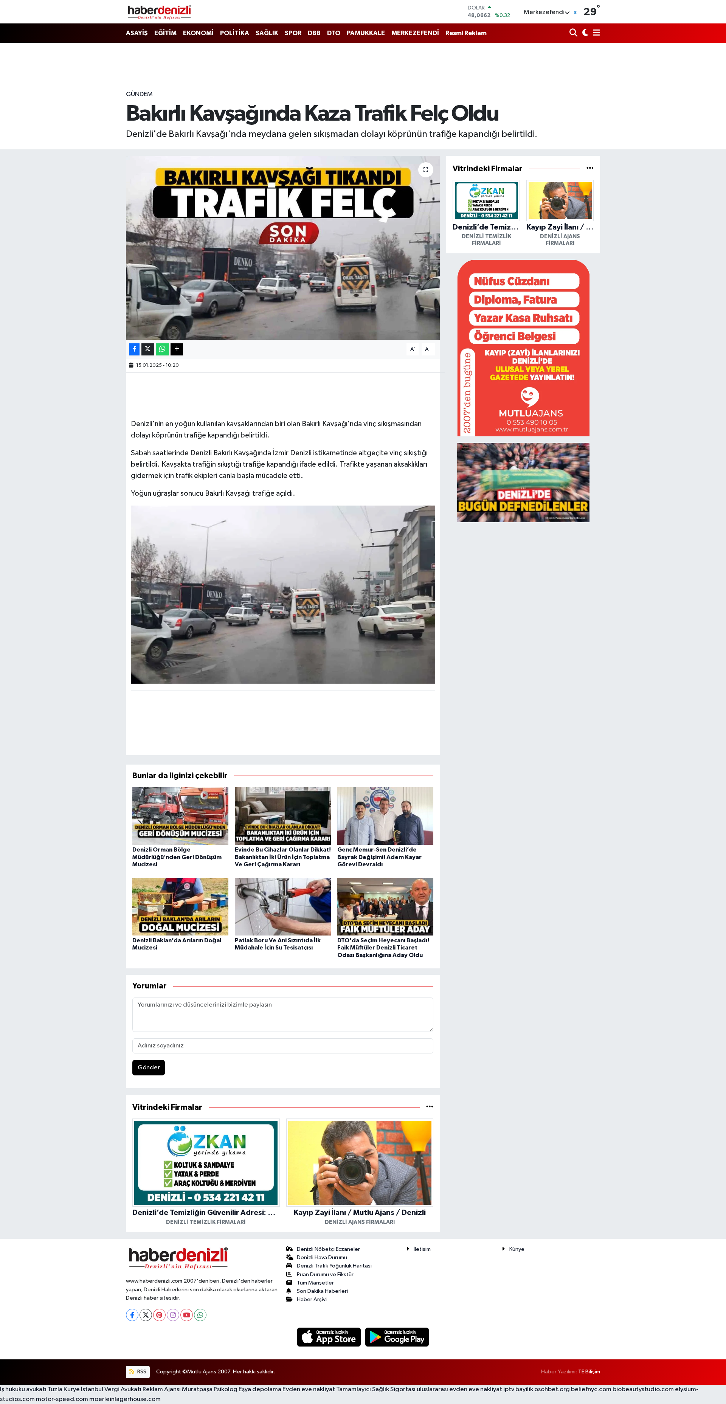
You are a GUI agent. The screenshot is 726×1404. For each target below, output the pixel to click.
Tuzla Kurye (64, 1389)
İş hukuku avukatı (23, 1389)
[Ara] (574, 33)
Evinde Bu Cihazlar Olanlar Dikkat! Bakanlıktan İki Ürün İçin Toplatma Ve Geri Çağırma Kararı (283, 857)
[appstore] (330, 1337)
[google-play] (397, 1337)
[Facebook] (132, 1315)
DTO (333, 33)
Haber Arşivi (312, 1299)
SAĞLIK (267, 33)
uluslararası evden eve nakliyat (459, 1389)
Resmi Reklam (466, 33)
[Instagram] (173, 1315)
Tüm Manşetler (315, 1283)
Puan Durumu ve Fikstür (325, 1274)
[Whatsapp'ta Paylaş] (162, 349)
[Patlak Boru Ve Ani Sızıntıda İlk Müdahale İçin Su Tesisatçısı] (283, 906)
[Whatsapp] (200, 1315)
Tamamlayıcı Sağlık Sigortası (376, 1389)
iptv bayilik (518, 1389)
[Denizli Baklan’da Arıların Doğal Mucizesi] (180, 906)
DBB (314, 33)
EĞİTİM (165, 33)
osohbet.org (552, 1389)
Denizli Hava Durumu (322, 1257)
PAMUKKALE (366, 33)
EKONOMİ (198, 33)
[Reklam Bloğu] (523, 347)
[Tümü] (429, 1107)
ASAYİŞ (137, 33)
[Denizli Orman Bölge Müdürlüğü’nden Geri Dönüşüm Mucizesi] (180, 816)
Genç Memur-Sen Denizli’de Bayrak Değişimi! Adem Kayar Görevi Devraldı (379, 857)
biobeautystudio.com (643, 1389)
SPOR (293, 33)
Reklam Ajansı (162, 1389)
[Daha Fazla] (177, 349)
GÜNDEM (139, 94)
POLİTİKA (234, 33)
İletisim (422, 1249)
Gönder (149, 1067)
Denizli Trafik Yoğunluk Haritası (334, 1266)
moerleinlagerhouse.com (125, 1399)
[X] (146, 1315)
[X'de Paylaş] (147, 349)
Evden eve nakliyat (308, 1389)
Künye (516, 1249)
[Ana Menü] (595, 33)
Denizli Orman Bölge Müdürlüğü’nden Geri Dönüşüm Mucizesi (177, 857)
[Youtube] (186, 1315)
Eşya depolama (260, 1389)
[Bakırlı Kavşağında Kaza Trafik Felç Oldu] (283, 248)
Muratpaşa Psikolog (209, 1389)
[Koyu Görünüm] (584, 33)
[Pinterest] (159, 1315)
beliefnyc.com (591, 1389)
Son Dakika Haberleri (322, 1291)
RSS (141, 1372)
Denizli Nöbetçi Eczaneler (328, 1249)
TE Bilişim (589, 1372)
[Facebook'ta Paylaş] (134, 349)
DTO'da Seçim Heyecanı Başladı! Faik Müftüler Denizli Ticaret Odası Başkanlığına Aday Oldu (383, 947)
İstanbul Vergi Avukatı (111, 1389)
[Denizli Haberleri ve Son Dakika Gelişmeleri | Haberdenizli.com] (159, 12)
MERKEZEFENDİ (415, 33)
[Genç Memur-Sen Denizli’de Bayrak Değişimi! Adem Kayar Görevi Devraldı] (385, 816)
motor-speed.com (62, 1399)
